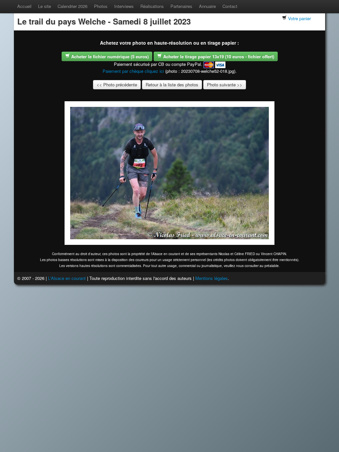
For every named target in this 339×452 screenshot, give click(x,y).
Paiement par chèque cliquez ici (133, 71)
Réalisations (152, 6)
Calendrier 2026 (72, 6)
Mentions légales (211, 278)
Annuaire (207, 6)
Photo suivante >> (224, 84)
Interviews (124, 6)
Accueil (24, 6)
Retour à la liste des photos (172, 84)
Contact (229, 6)
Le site (44, 6)
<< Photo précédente (117, 84)
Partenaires (181, 6)
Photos (101, 6)
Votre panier (299, 18)
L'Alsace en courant (67, 278)
